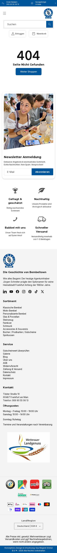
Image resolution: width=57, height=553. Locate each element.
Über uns (7, 360)
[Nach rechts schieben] (55, 3)
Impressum (8, 378)
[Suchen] (49, 24)
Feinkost (7, 323)
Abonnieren (42, 171)
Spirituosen (8, 335)
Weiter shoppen (28, 71)
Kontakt (6, 375)
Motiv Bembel (10, 310)
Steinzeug (8, 319)
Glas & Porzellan (11, 316)
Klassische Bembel (12, 307)
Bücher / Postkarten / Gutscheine (19, 332)
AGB (5, 363)
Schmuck (7, 326)
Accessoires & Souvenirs (15, 329)
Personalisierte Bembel (14, 313)
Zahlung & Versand (12, 369)
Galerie (6, 353)
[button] (4, 13)
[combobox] (28, 24)
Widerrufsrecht (10, 366)
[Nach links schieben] (1, 3)
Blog (5, 356)
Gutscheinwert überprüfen (16, 350)
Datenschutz (9, 372)
